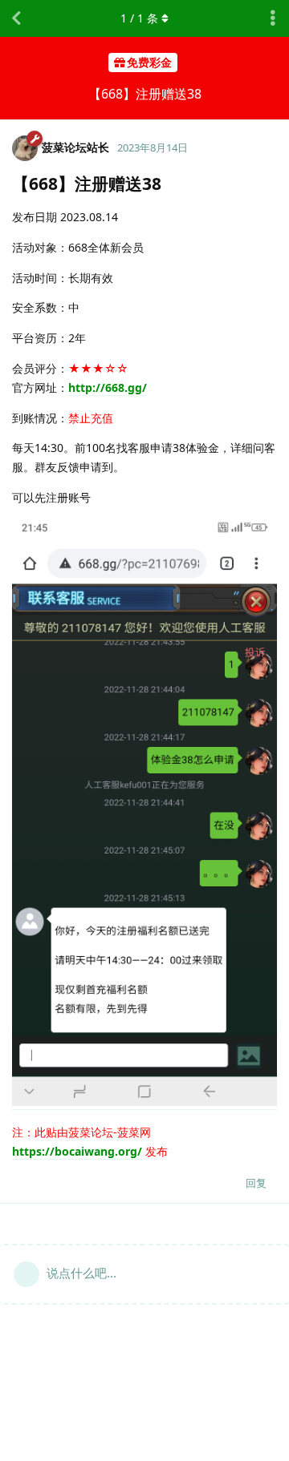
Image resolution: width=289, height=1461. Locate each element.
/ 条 (139, 18)
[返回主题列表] (16, 18)
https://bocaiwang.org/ (77, 1151)
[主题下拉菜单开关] (273, 18)
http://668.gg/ (107, 387)
